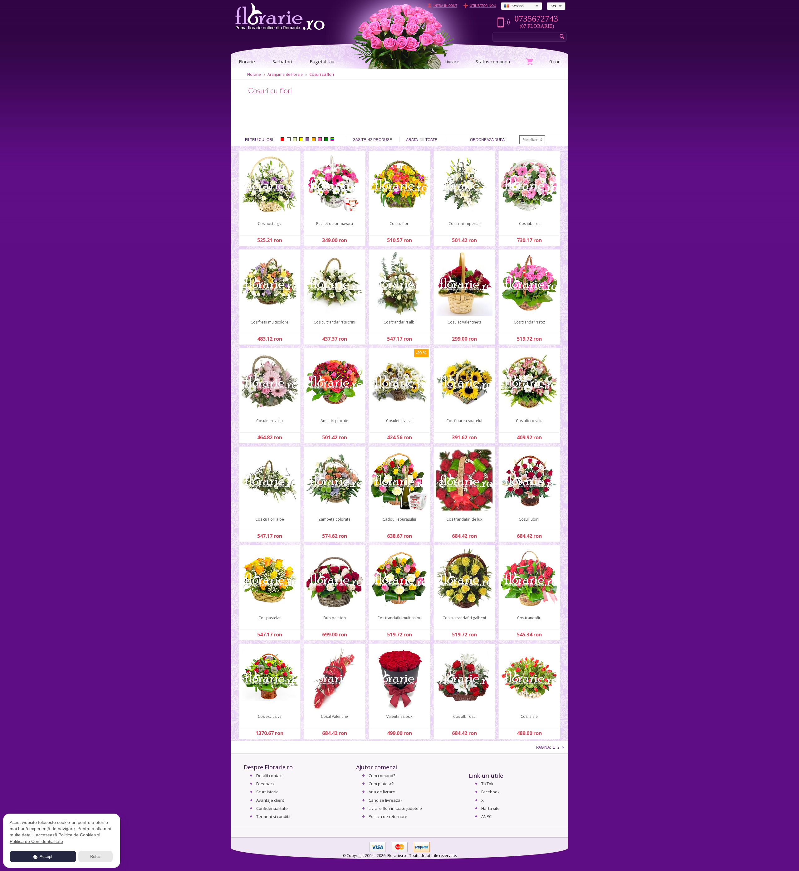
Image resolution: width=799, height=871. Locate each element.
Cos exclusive (270, 716)
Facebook (490, 792)
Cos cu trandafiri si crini (334, 322)
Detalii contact (269, 775)
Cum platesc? (381, 783)
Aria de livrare (382, 792)
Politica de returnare (388, 816)
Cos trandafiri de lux (464, 519)
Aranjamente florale (285, 74)
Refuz (95, 856)
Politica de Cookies (77, 834)
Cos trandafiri (529, 617)
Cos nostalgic (270, 223)
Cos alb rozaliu (529, 420)
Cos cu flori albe (269, 519)
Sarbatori (282, 61)
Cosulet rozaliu (269, 420)
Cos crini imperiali (464, 223)
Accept (45, 856)
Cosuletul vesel (399, 420)
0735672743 (536, 19)
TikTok (487, 783)
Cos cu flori (399, 223)
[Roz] (320, 139)
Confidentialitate (272, 808)
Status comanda (493, 61)
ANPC (486, 816)
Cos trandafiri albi (399, 322)
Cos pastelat (269, 617)
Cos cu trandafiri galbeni (464, 617)
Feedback (265, 783)
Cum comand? (382, 775)
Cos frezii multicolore (269, 322)
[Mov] (307, 139)
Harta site (490, 808)
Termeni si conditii (273, 816)
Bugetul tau (322, 61)
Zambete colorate (334, 519)
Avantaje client (270, 800)
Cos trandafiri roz (529, 322)
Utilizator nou (483, 6)
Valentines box (399, 716)
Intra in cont (445, 6)
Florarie (254, 74)
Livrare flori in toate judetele (395, 808)
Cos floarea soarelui (464, 420)
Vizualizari (530, 140)
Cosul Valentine (334, 716)
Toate (431, 140)
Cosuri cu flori (321, 74)
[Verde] (326, 139)
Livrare (451, 61)
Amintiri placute (334, 420)
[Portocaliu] (314, 139)
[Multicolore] (332, 139)
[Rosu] (282, 139)
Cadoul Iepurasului (399, 519)
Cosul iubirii (529, 519)
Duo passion (334, 617)
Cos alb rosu (464, 716)
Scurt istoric (267, 792)
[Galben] (301, 139)
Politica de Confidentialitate (36, 841)
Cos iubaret (529, 223)
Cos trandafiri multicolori (399, 617)
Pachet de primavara (334, 223)
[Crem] (295, 139)
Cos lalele (529, 716)
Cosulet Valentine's (464, 322)
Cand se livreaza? (385, 800)
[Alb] (289, 139)
